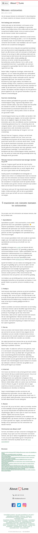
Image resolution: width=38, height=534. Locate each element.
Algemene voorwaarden (21, 517)
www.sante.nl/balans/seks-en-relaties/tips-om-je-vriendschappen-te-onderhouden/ (18, 462)
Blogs (30, 517)
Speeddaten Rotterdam (9, 524)
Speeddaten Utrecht (22, 524)
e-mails (18, 247)
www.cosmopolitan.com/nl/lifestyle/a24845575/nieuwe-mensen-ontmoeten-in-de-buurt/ (16, 460)
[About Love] (17, 3)
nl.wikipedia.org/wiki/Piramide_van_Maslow (11, 454)
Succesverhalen (24, 528)
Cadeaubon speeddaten (13, 516)
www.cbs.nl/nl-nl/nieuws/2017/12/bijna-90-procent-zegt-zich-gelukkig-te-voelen (18, 453)
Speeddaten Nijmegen (25, 522)
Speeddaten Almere (8, 520)
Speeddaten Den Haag (28, 521)
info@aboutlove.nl (20, 498)
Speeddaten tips (17, 526)
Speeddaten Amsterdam (21, 520)
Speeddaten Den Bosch (15, 521)
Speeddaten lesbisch (12, 525)
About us (22, 516)
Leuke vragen (26, 526)
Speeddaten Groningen (12, 522)
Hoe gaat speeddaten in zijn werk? (25, 514)
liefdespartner (20, 259)
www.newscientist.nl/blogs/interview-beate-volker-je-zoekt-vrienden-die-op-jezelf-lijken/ (18, 456)
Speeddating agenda (9, 514)
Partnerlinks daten (19, 518)
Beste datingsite (23, 525)
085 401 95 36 (19, 495)
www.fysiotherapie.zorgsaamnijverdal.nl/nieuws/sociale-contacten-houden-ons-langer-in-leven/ (18, 458)
